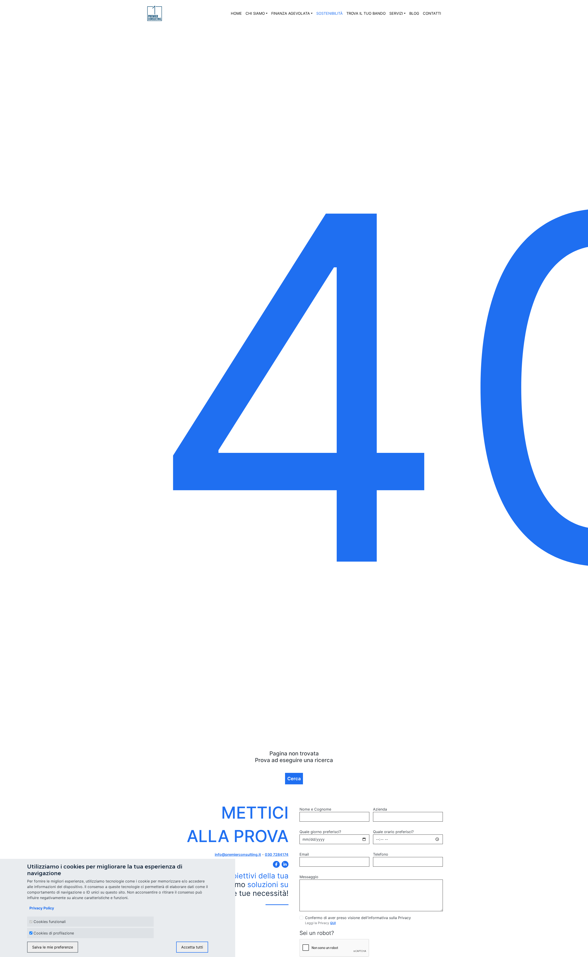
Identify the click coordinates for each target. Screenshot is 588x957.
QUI (333, 923)
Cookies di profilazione (54, 933)
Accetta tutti (192, 947)
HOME (236, 13)
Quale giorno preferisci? (320, 831)
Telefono (380, 854)
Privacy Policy (41, 908)
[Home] (154, 13)
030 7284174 (276, 854)
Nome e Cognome (315, 809)
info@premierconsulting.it (238, 854)
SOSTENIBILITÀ (329, 13)
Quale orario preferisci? (393, 831)
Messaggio (309, 876)
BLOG (414, 13)
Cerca (294, 778)
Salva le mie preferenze (52, 947)
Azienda (380, 809)
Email (304, 854)
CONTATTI (432, 13)
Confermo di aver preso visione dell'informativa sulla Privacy (358, 917)
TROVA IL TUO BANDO (366, 13)
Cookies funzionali (50, 922)
